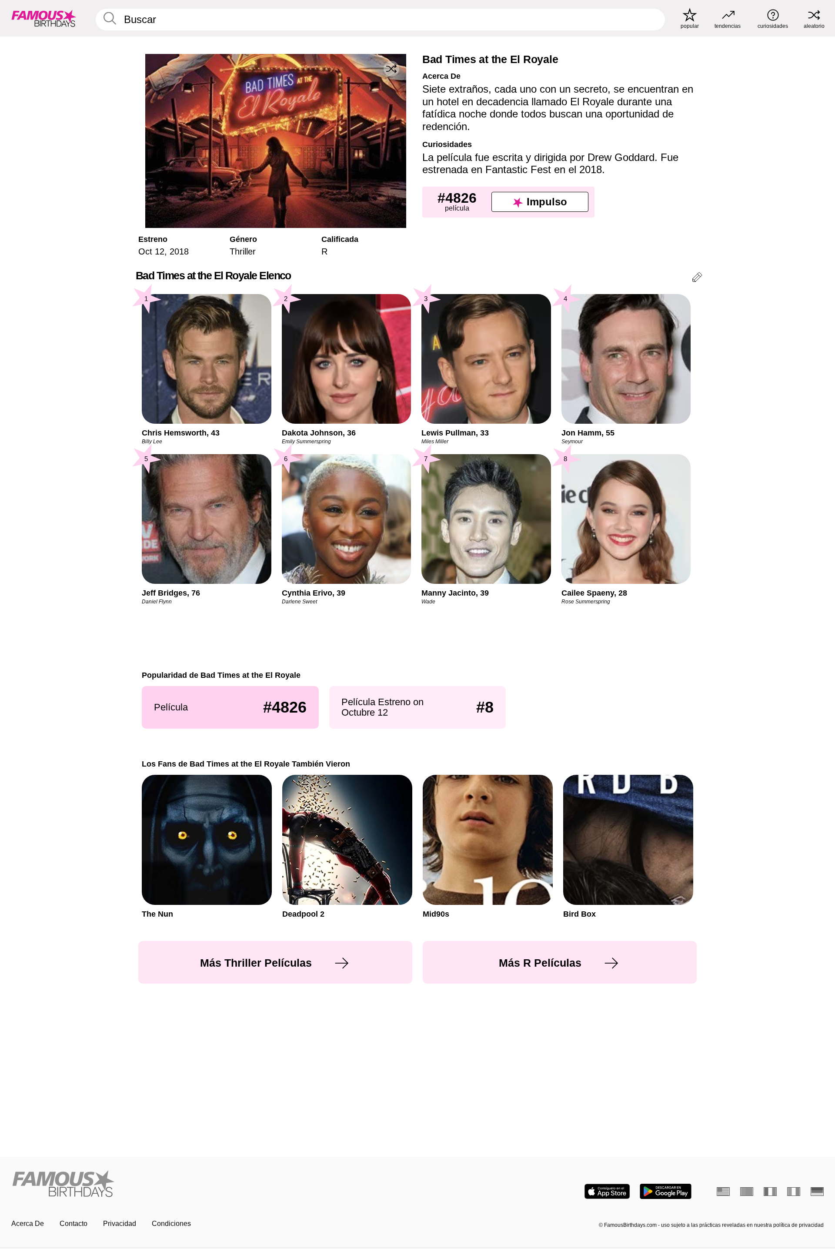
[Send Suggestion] (697, 279)
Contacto (73, 1223)
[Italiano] (793, 1191)
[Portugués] (746, 1191)
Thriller (243, 251)
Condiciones (171, 1223)
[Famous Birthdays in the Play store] (665, 1191)
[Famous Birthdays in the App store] (607, 1191)
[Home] (211, 1184)
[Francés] (770, 1191)
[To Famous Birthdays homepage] (43, 18)
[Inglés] (723, 1191)
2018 (179, 251)
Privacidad (119, 1223)
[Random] (391, 69)
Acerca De (27, 1223)
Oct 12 (151, 251)
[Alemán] (817, 1191)
